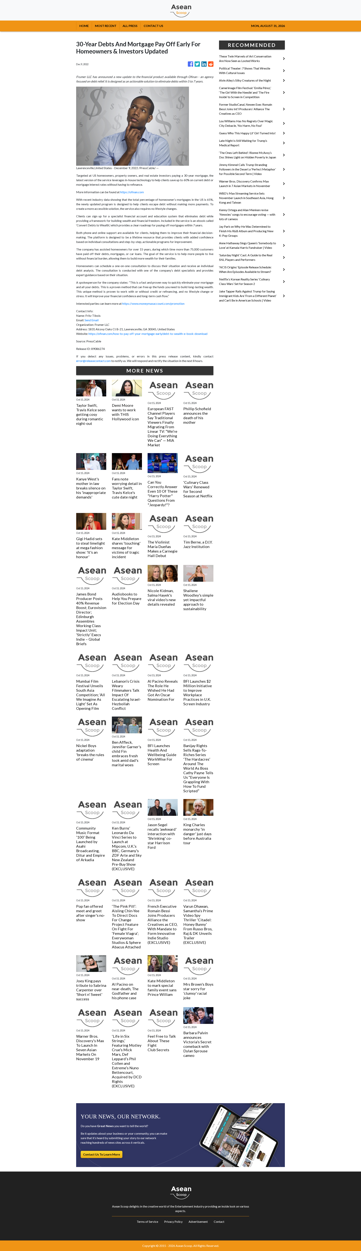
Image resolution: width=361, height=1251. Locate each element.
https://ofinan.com (132, 192)
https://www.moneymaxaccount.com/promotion (153, 303)
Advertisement (198, 1221)
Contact (219, 1221)
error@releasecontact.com (93, 361)
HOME (84, 25)
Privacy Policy (173, 1221)
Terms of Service (147, 1221)
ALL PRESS (130, 25)
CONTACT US (153, 25)
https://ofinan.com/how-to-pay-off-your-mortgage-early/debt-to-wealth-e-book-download (148, 333)
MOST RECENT (105, 25)
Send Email (92, 320)
